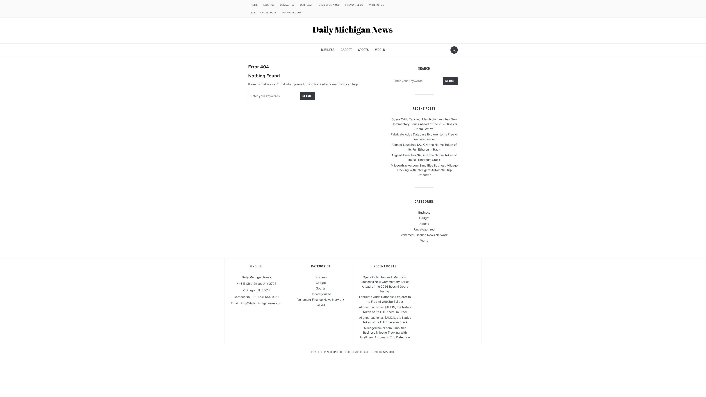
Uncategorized (424, 229)
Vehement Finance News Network (424, 235)
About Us (268, 4)
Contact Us (287, 4)
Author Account (292, 12)
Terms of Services (328, 4)
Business (327, 50)
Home (254, 4)
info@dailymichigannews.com (261, 303)
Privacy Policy (354, 4)
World (380, 50)
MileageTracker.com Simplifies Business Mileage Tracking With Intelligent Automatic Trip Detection (424, 170)
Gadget (346, 50)
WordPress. (335, 351)
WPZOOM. (389, 351)
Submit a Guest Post (263, 12)
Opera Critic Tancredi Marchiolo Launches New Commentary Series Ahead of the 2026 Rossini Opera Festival (424, 123)
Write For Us (376, 4)
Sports (363, 50)
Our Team (306, 4)
